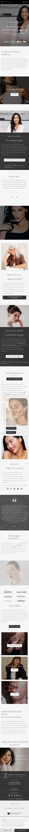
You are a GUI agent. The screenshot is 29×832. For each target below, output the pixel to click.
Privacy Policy (17, 808)
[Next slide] (27, 101)
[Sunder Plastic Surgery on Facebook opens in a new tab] (11, 489)
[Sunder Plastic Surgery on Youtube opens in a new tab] (14, 489)
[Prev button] (12, 197)
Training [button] (15, 165)
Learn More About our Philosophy (14, 297)
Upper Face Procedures (14, 356)
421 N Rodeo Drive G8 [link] (14, 783)
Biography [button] (8, 165)
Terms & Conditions (8, 808)
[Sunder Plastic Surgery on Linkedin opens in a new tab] (18, 489)
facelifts (24, 392)
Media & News (14, 626)
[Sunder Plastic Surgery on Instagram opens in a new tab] (7, 489)
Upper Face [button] (4, 362)
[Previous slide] (2, 101)
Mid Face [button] (11, 362)
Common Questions (14, 645)
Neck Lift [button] (25, 362)
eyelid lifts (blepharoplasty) (8, 345)
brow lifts (20, 343)
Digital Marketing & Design (15, 813)
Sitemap (23, 808)
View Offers (11, 428)
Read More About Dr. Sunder (14, 160)
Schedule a (21, 757)
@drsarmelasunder (14, 745)
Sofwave (14, 547)
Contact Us (11, 432)
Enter (14, 225)
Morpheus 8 (20, 545)
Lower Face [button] (18, 362)
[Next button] (17, 197)
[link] (14, 790)
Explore (14, 94)
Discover (14, 694)
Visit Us (14, 670)
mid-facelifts (7, 394)
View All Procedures (14, 379)
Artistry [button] (21, 165)
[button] (27, 2)
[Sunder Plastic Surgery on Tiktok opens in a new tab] (21, 489)
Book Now (21, 763)
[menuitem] (7, 489)
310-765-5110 (20, 825)
